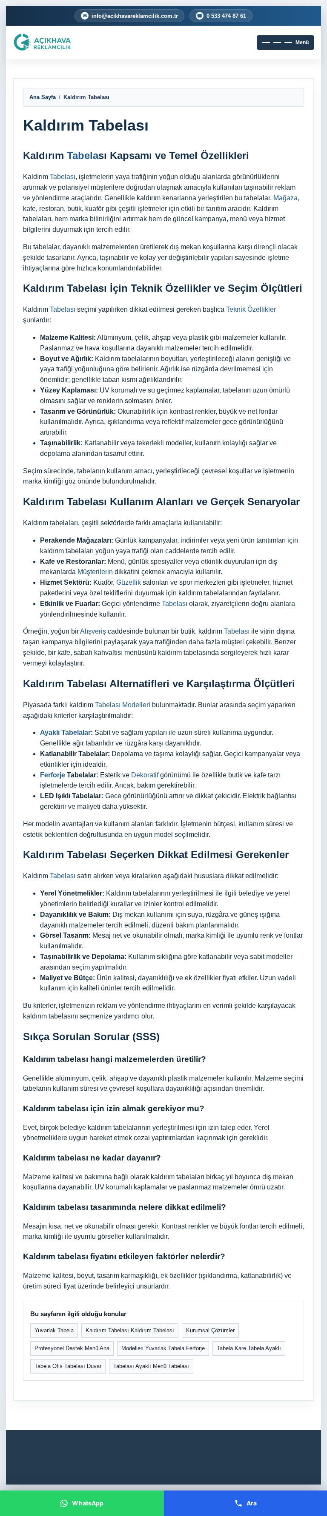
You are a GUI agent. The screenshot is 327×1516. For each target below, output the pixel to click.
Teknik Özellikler (251, 309)
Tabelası (62, 176)
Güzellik (128, 582)
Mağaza (285, 198)
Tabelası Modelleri (122, 704)
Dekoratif (144, 775)
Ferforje (52, 775)
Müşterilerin (95, 571)
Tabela (82, 155)
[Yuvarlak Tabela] (62, 42)
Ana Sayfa (42, 97)
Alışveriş (93, 631)
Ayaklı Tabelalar (65, 732)
